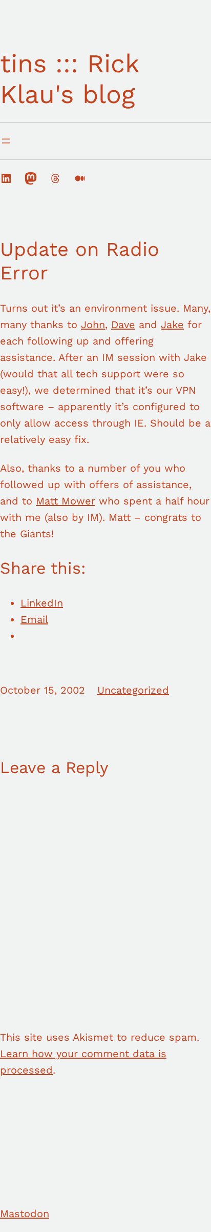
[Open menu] (6, 141)
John (93, 324)
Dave (123, 324)
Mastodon (24, 1213)
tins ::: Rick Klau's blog (69, 78)
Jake (172, 324)
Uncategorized (133, 690)
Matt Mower (65, 501)
